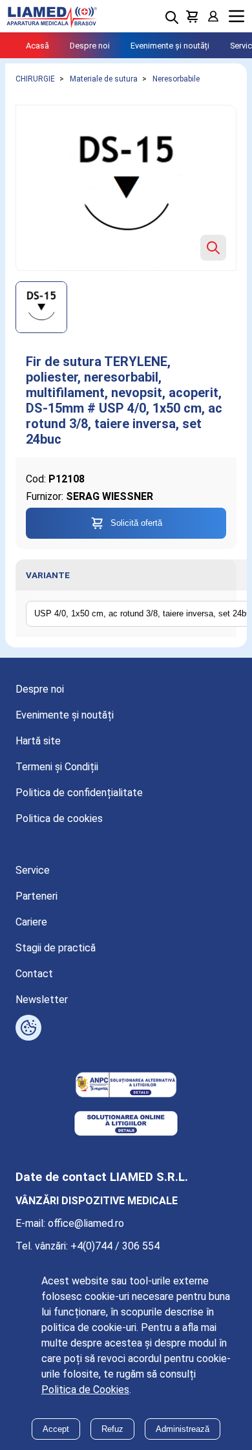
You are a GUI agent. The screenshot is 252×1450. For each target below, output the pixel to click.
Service (33, 870)
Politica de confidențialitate (79, 792)
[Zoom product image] (213, 248)
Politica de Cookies (85, 1389)
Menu (236, 16)
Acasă (37, 45)
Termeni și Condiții (57, 767)
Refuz (112, 1429)
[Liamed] (51, 16)
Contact (34, 974)
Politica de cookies (59, 818)
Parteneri (37, 896)
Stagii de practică (56, 948)
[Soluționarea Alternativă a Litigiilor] (126, 1086)
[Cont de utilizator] (213, 16)
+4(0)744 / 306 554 (115, 1246)
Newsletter (42, 999)
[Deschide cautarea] (172, 17)
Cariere (31, 922)
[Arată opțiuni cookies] (28, 1028)
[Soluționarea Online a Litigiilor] (126, 1124)
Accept (56, 1429)
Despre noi (90, 45)
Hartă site (38, 741)
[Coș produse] (192, 16)
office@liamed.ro (86, 1223)
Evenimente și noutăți (170, 45)
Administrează (182, 1429)
